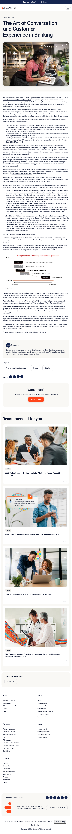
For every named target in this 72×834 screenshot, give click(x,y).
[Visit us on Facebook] (58, 797)
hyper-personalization (27, 185)
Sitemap (50, 821)
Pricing (5, 709)
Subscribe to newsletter (57, 808)
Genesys (15, 345)
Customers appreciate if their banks (30, 307)
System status (42, 717)
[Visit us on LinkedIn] (47, 797)
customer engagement (10, 166)
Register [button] (44, 2)
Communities (42, 709)
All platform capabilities (10, 706)
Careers (5, 763)
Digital (48, 368)
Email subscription (30, 821)
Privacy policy (18, 821)
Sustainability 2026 (9, 771)
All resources (7, 740)
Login (39, 700)
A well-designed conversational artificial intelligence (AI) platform (24, 177)
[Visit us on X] (54, 797)
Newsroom (6, 780)
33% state (23, 134)
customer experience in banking (39, 172)
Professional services (44, 706)
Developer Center (43, 714)
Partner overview (43, 729)
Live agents (6, 154)
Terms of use (8, 821)
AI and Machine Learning (16, 368)
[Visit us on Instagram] (51, 797)
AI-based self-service (40, 332)
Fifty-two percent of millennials (16, 125)
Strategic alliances (44, 732)
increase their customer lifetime (22, 174)
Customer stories (8, 748)
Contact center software (11, 745)
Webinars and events (9, 734)
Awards (5, 777)
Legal (5, 782)
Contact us (10, 681)
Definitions (6, 751)
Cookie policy (35, 825)
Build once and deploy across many (27, 216)
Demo (5, 711)
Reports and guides (9, 729)
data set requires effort (48, 197)
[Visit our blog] (66, 797)
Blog (4, 737)
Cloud (35, 368)
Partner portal (42, 737)
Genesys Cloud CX (9, 700)
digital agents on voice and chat (22, 152)
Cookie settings (60, 822)
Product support (43, 703)
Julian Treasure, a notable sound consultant (17, 100)
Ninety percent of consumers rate (17, 129)
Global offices (7, 766)
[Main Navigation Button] (67, 8)
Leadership (6, 769)
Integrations (7, 703)
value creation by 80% (43, 181)
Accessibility (42, 821)
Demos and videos (9, 732)
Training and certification (45, 711)
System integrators (44, 734)
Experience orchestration (11, 743)
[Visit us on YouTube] (62, 797)
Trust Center (7, 774)
